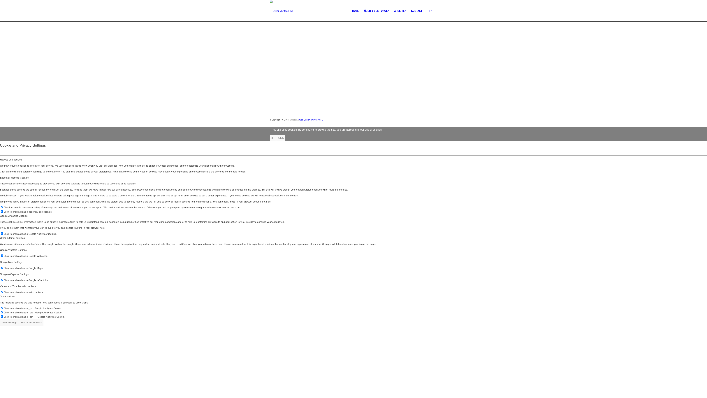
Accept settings (9, 322)
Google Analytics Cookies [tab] (14, 215)
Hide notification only (31, 322)
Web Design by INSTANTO (311, 119)
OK (272, 137)
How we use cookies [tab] (11, 159)
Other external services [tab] (12, 238)
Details (281, 137)
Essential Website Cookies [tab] (14, 177)
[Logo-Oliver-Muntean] (282, 11)
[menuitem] (356, 11)
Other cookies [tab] (7, 296)
